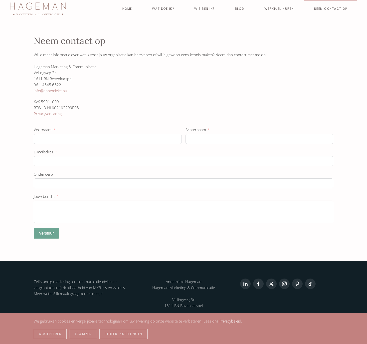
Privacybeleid (230, 321)
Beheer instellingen (123, 334)
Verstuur (46, 233)
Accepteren (50, 334)
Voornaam (42, 129)
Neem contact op (330, 8)
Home (127, 8)
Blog (239, 8)
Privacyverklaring (48, 113)
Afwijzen (83, 334)
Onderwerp (43, 174)
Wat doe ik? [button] (163, 8)
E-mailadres (43, 151)
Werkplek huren (279, 8)
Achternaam (195, 129)
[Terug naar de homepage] (38, 8)
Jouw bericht (44, 196)
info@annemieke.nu (50, 90)
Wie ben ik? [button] (204, 8)
